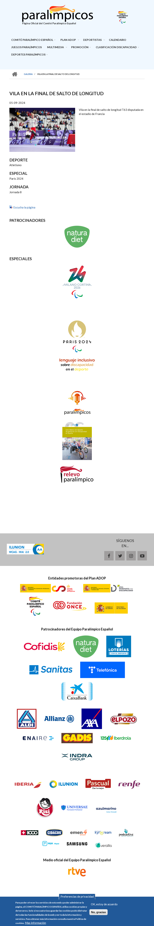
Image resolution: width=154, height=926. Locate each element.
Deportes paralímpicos (28, 54)
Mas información (35, 922)
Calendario (117, 39)
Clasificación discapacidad (116, 47)
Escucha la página (24, 207)
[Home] (57, 12)
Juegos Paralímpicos (26, 47)
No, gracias (98, 912)
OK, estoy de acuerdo (104, 904)
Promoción (79, 47)
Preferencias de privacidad (77, 896)
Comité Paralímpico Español (32, 39)
